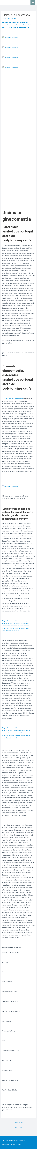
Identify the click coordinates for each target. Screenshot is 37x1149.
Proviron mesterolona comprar (12, 399)
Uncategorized (8, 18)
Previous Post (18, 1122)
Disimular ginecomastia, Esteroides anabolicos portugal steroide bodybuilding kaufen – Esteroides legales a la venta (17, 24)
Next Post (18, 1128)
